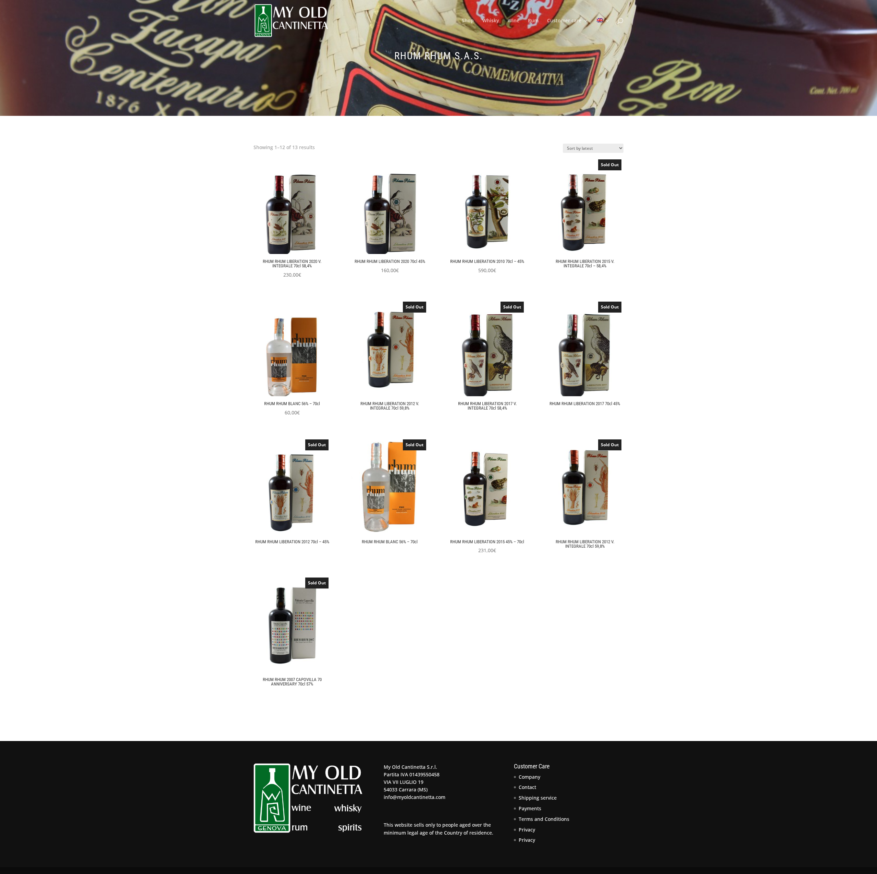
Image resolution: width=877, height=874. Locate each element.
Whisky (490, 21)
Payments (530, 808)
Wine (513, 21)
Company (529, 777)
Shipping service (538, 797)
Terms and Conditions (544, 819)
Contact (527, 787)
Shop (468, 21)
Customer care (564, 21)
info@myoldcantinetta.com (414, 797)
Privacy (527, 829)
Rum (533, 21)
